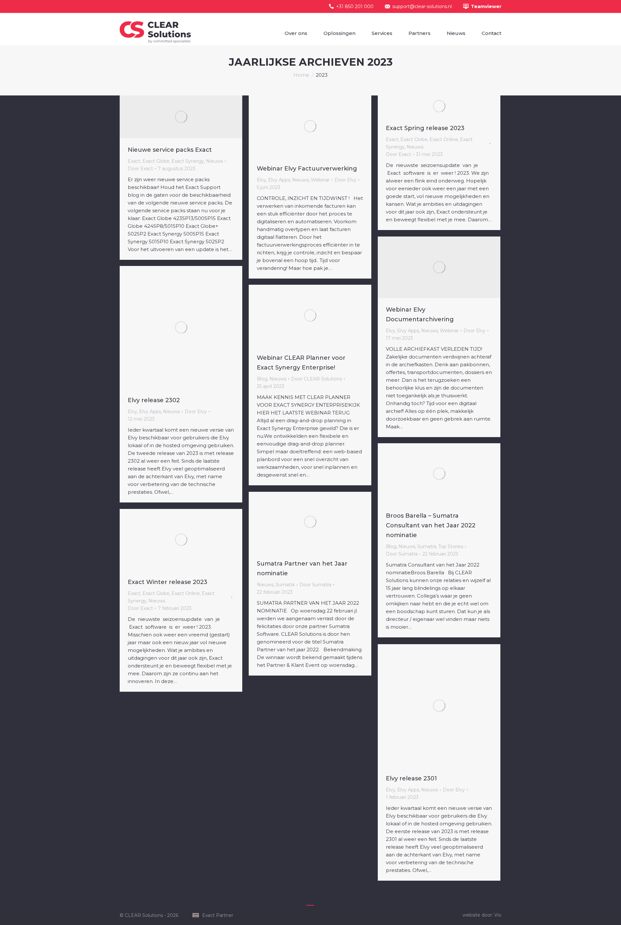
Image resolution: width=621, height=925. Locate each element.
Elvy (261, 180)
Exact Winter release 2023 (167, 582)
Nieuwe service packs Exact (170, 149)
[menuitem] (296, 33)
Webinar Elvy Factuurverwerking (307, 168)
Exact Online (444, 139)
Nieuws (214, 161)
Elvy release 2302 (154, 400)
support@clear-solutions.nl (422, 6)
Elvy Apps (279, 180)
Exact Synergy (187, 161)
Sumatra (426, 546)
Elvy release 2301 (411, 778)
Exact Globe (155, 161)
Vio (497, 915)
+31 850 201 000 (355, 6)
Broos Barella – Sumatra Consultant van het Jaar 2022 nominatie (430, 525)
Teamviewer (486, 6)
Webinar (320, 180)
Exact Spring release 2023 (425, 128)
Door (140, 168)
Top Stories (450, 546)
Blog (262, 379)
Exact (134, 161)
